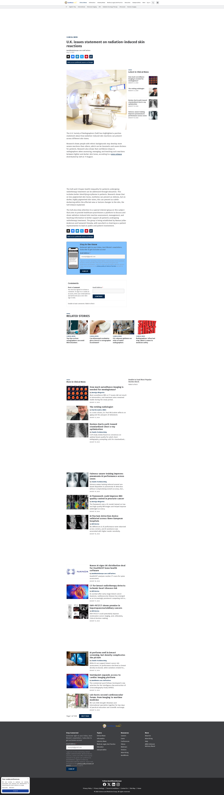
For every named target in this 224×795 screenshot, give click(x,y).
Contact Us (124, 788)
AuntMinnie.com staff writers (101, 680)
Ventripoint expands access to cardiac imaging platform (105, 676)
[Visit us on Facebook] (104, 784)
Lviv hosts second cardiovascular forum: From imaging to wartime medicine (106, 697)
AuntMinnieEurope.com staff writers (78, 50)
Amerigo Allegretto (98, 392)
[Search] (153, 2)
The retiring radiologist (136, 88)
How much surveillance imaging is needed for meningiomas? (136, 79)
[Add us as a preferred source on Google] (91, 56)
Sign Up (85, 271)
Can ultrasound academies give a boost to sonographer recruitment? (100, 340)
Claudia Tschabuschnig (99, 432)
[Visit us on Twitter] (109, 784)
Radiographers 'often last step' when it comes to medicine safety (145, 340)
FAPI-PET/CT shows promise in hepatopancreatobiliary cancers (106, 606)
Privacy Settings (99, 788)
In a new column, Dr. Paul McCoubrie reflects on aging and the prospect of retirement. (108, 414)
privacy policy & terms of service (106, 266)
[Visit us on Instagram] (118, 784)
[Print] (68, 56)
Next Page (85, 716)
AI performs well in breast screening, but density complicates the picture (107, 655)
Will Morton (95, 524)
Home (139, 788)
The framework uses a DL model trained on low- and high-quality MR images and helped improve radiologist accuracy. (108, 506)
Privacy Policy (87, 788)
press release (116, 154)
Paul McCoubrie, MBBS (99, 410)
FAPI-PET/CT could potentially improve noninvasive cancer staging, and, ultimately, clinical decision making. (106, 616)
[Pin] (86, 56)
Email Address (85, 253)
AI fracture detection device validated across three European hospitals (106, 518)
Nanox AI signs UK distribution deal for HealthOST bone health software (107, 568)
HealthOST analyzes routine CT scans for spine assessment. (107, 577)
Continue (98, 296)
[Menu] (157, 2)
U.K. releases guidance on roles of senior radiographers (122, 340)
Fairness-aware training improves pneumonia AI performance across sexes (137, 114)
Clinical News (72, 37)
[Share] (73, 56)
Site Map (132, 788)
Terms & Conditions (112, 788)
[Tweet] (82, 56)
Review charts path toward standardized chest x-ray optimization (137, 102)
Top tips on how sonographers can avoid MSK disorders (75, 340)
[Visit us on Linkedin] (113, 784)
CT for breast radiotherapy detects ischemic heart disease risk (107, 586)
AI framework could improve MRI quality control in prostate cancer (107, 497)
